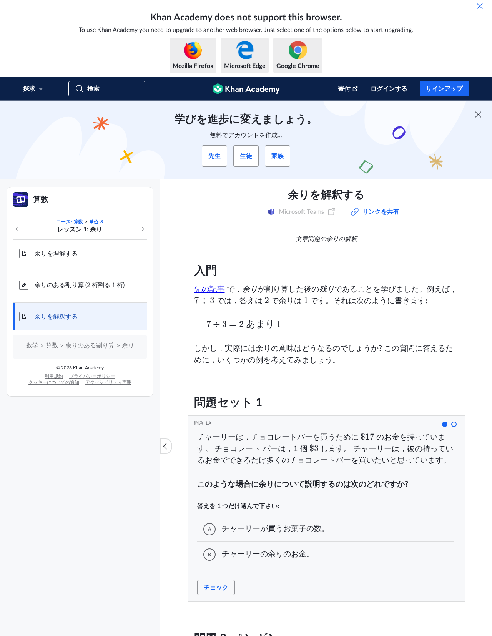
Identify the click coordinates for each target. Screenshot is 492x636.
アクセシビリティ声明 (108, 382)
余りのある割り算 (90, 345)
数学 (32, 345)
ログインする (389, 89)
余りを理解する (56, 254)
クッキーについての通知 (53, 382)
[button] (444, 424)
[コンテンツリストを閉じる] (166, 446)
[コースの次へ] (142, 229)
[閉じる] (480, 6)
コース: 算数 (70, 221)
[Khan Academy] (246, 88)
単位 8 (96, 221)
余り (128, 345)
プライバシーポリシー (92, 376)
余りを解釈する (56, 317)
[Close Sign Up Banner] (478, 114)
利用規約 (54, 376)
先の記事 (209, 289)
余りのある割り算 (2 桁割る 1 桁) (80, 285)
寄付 (344, 89)
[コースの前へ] (17, 229)
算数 (52, 345)
